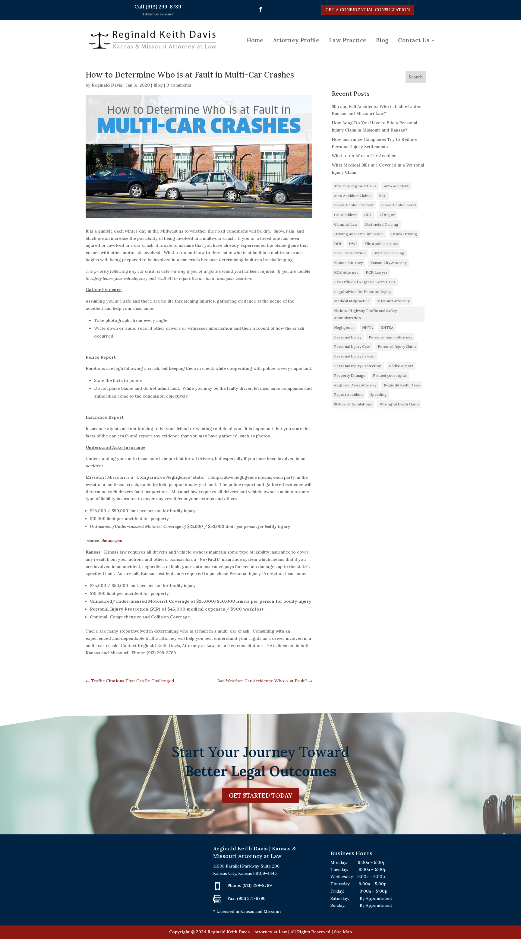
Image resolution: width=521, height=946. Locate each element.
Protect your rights (390, 375)
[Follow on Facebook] (260, 9)
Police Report (401, 365)
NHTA (367, 327)
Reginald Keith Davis (402, 385)
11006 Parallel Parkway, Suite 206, (246, 866)
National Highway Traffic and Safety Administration (365, 314)
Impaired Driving (388, 253)
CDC (368, 214)
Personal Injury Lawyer (354, 356)
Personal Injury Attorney (390, 337)
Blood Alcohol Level (398, 205)
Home (255, 40)
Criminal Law (346, 224)
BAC (382, 195)
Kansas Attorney (348, 262)
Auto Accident (396, 186)
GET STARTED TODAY (260, 795)
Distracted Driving (381, 224)
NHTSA (386, 327)
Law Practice (347, 40)
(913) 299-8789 (257, 885)
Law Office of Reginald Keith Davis (364, 282)
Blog (382, 40)
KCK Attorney (346, 272)
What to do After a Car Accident (364, 155)
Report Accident (348, 394)
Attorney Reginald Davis (355, 186)
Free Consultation (350, 253)
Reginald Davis (107, 85)
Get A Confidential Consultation (367, 9)
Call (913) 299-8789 (157, 6)
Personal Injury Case (352, 346)
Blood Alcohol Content (354, 205)
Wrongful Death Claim (399, 404)
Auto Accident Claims (352, 195)
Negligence (344, 327)
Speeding (378, 394)
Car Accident (345, 214)
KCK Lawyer (376, 272)
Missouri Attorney (393, 301)
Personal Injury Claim (397, 346)
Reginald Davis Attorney (355, 385)
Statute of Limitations (353, 404)
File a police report (381, 243)
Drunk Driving (404, 234)
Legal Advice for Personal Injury (362, 291)
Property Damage (349, 375)
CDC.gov (387, 214)
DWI (353, 243)
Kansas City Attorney (388, 262)
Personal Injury (347, 337)
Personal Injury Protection (357, 365)
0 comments (178, 85)
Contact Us (413, 40)
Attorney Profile (296, 40)
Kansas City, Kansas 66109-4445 (245, 873)
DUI (337, 243)
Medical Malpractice (352, 301)
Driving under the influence (359, 234)
